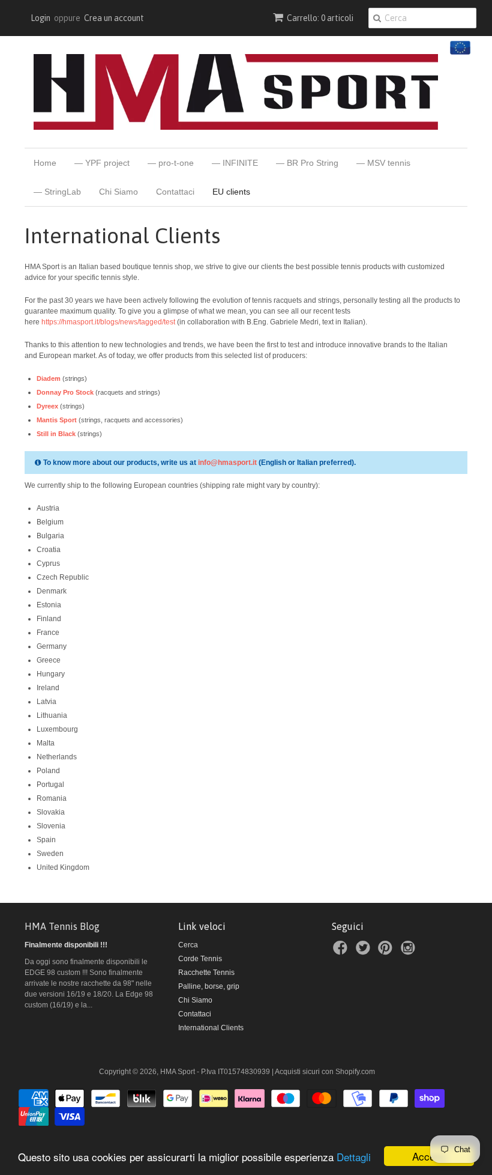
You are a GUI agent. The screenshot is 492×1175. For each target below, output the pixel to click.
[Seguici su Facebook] (342, 951)
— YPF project (102, 163)
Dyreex (47, 406)
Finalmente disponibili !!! (66, 945)
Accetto (429, 1156)
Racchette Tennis (206, 972)
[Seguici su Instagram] (410, 951)
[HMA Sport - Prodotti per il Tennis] (236, 92)
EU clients (231, 191)
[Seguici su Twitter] (365, 951)
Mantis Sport (57, 420)
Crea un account (114, 18)
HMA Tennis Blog (62, 926)
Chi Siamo (118, 191)
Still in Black (56, 433)
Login (40, 18)
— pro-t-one (171, 163)
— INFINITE (235, 163)
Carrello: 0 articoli (320, 18)
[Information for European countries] (458, 52)
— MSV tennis (383, 163)
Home (45, 163)
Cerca (188, 945)
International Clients (211, 1028)
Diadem (49, 378)
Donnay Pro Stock (65, 392)
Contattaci (175, 191)
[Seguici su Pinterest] (387, 951)
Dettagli (354, 1156)
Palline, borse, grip (208, 986)
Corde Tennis (200, 959)
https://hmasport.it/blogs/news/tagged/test (108, 322)
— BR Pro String (307, 163)
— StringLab (57, 191)
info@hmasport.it (227, 462)
